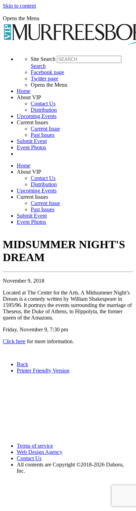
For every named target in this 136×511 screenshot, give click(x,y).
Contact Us (43, 104)
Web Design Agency (39, 452)
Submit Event (32, 141)
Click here (14, 341)
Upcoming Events (36, 116)
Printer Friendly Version (43, 371)
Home (23, 91)
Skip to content (19, 6)
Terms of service (35, 446)
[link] (75, 91)
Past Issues (42, 135)
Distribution (44, 110)
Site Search (43, 59)
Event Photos (31, 147)
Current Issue (45, 129)
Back (22, 364)
